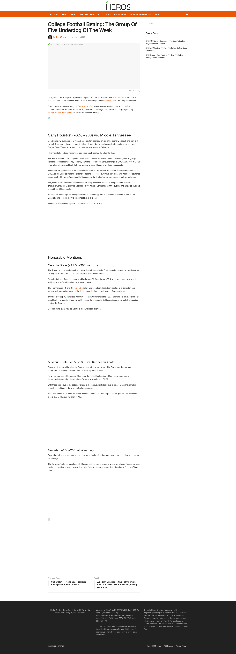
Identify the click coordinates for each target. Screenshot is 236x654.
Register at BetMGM (116, 14)
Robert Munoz (61, 37)
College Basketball (91, 14)
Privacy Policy (181, 646)
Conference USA (85, 106)
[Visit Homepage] (118, 5)
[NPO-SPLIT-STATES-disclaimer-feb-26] (94, 544)
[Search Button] (187, 14)
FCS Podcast (168, 646)
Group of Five (110, 100)
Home (55, 14)
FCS (64, 14)
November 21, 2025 (78, 37)
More (158, 14)
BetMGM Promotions (141, 14)
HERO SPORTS (58, 646)
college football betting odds (60, 112)
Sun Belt (80, 287)
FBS (73, 14)
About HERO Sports (154, 646)
